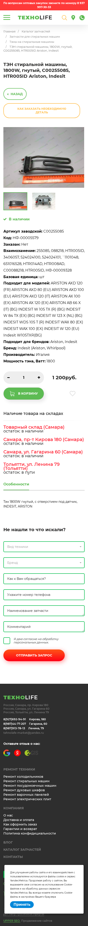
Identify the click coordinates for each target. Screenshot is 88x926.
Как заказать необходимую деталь (41, 110)
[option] (43, 157)
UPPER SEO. (11, 920)
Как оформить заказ (20, 824)
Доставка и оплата (18, 820)
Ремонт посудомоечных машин (29, 786)
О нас (8, 815)
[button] (44, 546)
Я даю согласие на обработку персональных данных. (36, 640)
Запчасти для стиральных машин (34, 36)
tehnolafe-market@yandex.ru (23, 732)
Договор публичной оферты (23, 914)
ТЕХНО (35, 17)
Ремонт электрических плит (27, 799)
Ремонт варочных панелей (26, 795)
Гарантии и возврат (20, 829)
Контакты (13, 857)
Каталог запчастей (36, 31)
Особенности (16, 484)
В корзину (28, 393)
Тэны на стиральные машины (31, 41)
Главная (9, 31)
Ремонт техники (19, 769)
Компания (13, 808)
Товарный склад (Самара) (34, 427)
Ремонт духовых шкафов (24, 790)
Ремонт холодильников (23, 777)
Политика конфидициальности (29, 833)
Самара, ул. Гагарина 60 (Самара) (43, 452)
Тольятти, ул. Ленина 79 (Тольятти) (31, 466)
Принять (22, 904)
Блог (8, 842)
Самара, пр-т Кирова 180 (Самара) (43, 439)
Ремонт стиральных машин (26, 781)
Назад (17, 94)
